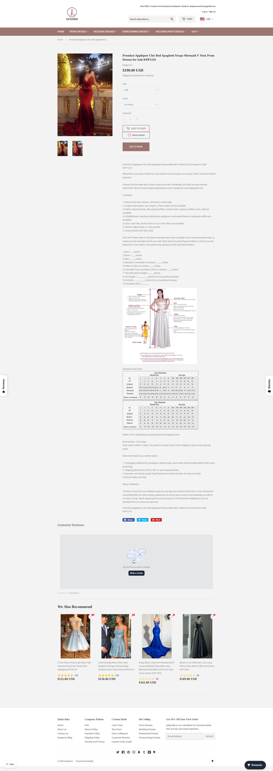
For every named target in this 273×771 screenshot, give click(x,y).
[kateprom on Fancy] (154, 752)
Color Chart (117, 725)
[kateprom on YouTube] (149, 752)
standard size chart (166, 237)
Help (195, 31)
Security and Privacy (95, 741)
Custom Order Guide (122, 741)
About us (62, 729)
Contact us (63, 733)
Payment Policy (92, 733)
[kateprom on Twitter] (117, 752)
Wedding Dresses (104, 31)
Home (61, 31)
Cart (189, 19)
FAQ (144, 477)
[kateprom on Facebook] (123, 752)
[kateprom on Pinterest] (128, 752)
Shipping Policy (92, 737)
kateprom (68, 761)
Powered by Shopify (85, 761)
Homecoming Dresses (135, 31)
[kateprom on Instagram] (133, 752)
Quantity (127, 113)
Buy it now (136, 146)
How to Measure (120, 733)
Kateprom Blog (65, 737)
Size (125, 84)
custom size (155, 244)
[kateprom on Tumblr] (144, 752)
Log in (204, 12)
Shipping (127, 75)
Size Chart (117, 729)
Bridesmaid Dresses (148, 733)
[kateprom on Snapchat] (139, 752)
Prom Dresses (78, 31)
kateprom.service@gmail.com (188, 188)
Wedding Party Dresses (170, 31)
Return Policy (130, 477)
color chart (165, 223)
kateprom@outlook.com (159, 188)
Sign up (212, 12)
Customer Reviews (121, 737)
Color (125, 98)
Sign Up (209, 736)
